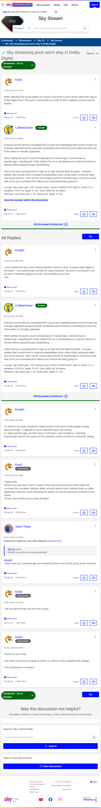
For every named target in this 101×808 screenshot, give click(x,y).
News (57, 4)
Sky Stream (50, 18)
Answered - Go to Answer (18, 65)
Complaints (34, 789)
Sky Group (34, 792)
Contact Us (66, 789)
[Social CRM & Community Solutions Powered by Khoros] (90, 799)
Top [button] (95, 782)
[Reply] (93, 117)
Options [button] (90, 53)
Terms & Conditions (63, 782)
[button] (95, 79)
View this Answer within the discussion (26, 200)
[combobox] (57, 28)
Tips (65, 4)
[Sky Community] (19, 5)
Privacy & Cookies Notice (37, 785)
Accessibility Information (61, 785)
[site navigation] (2, 5)
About (74, 4)
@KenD (11, 549)
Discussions (43, 4)
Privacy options (36, 782)
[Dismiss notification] (56, 12)
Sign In (94, 5)
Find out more (54, 541)
